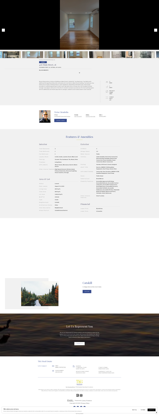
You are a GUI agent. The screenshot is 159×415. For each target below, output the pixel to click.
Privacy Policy (85, 403)
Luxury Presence (87, 400)
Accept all (151, 409)
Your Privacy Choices (79, 413)
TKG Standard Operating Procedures (84, 387)
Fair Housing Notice (70, 387)
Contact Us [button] (79, 343)
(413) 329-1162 (58, 371)
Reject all (134, 409)
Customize (143, 409)
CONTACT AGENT (60, 120)
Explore (87, 291)
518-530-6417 (78, 116)
